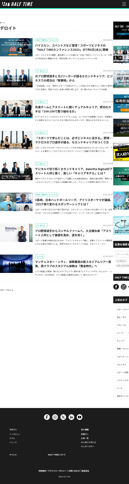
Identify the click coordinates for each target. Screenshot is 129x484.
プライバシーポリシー (57, 470)
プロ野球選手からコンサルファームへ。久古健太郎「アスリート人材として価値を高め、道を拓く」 (73, 233)
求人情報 (85, 429)
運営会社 (85, 470)
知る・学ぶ (121, 317)
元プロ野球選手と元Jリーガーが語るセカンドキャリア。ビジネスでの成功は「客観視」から (74, 78)
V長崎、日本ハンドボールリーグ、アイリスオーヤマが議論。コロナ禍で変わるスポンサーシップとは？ (74, 202)
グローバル (121, 325)
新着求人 (85, 434)
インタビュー (41, 71)
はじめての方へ (87, 446)
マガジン (13, 429)
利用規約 (42, 470)
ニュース (39, 256)
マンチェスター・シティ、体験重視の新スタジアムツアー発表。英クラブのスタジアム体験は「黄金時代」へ (73, 264)
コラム (12, 438)
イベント (13, 454)
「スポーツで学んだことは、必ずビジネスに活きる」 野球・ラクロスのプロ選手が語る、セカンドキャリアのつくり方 (73, 140)
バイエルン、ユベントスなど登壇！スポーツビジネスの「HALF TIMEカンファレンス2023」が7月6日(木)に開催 (71, 47)
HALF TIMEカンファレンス (46, 40)
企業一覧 (85, 438)
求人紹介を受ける (88, 442)
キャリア (120, 340)
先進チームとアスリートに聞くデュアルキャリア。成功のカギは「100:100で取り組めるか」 (73, 109)
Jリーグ (120, 333)
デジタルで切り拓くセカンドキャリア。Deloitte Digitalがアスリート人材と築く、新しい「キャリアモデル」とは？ (73, 171)
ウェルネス (121, 364)
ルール (120, 388)
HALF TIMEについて (57, 454)
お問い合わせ (74, 470)
